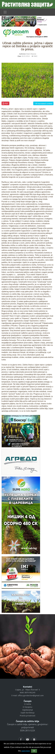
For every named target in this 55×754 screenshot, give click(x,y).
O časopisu (27, 707)
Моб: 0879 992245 (27, 692)
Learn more (25, 751)
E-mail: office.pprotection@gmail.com (28, 695)
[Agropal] (21, 602)
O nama (27, 704)
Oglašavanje (27, 710)
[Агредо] (21, 462)
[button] (5, 79)
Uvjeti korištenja (27, 712)
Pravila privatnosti (27, 715)
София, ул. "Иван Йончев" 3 (27, 689)
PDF (6, 103)
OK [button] (34, 751)
